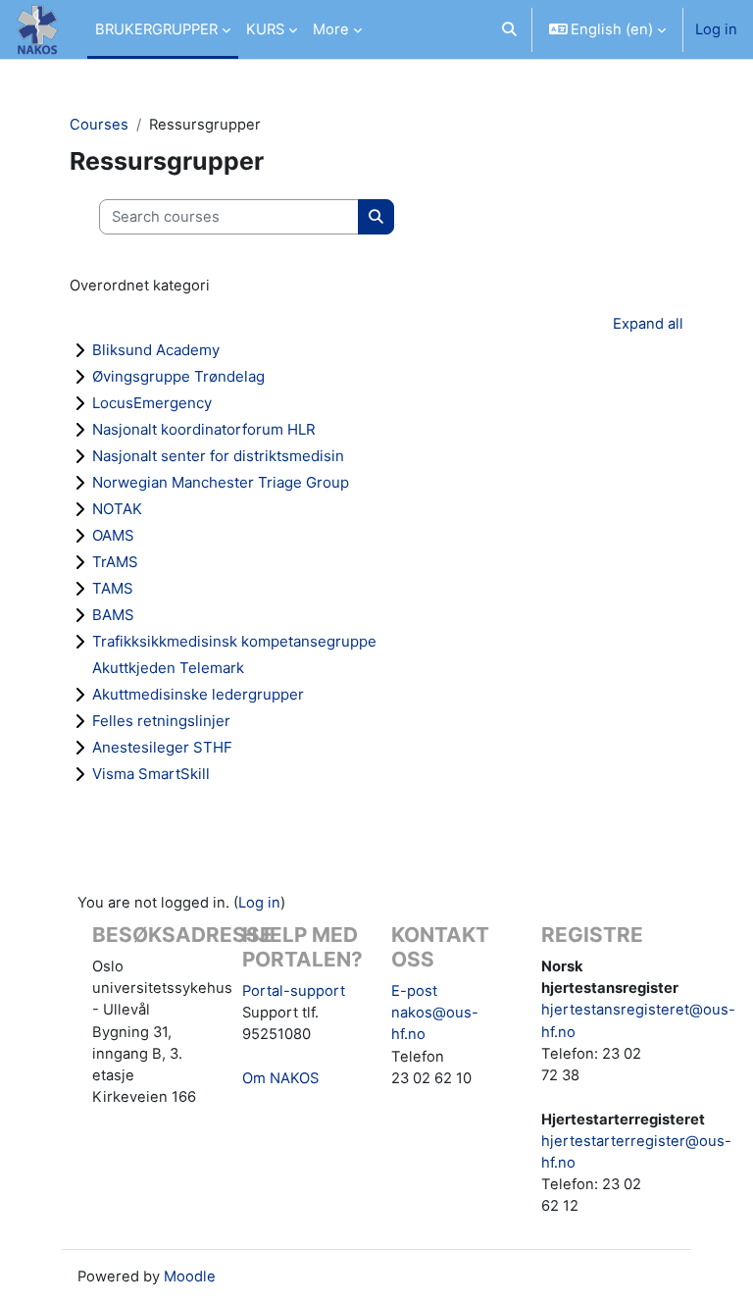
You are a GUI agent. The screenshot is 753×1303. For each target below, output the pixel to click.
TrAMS (115, 561)
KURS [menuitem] (265, 29)
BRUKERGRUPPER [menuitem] (156, 29)
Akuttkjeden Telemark (168, 667)
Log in (716, 29)
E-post (414, 991)
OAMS (113, 535)
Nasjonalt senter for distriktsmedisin (218, 455)
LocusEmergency (152, 402)
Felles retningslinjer (161, 720)
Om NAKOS (280, 1078)
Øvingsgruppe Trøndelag (178, 376)
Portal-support (293, 991)
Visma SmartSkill (151, 773)
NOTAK (117, 508)
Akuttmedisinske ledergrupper (198, 694)
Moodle (190, 1276)
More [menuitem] (331, 29)
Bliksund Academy (156, 349)
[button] (509, 29)
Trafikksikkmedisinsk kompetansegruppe (234, 641)
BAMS (113, 614)
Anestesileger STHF (162, 747)
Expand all (648, 324)
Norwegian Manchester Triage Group (220, 482)
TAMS (112, 588)
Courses (99, 124)
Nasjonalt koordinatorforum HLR (204, 429)
